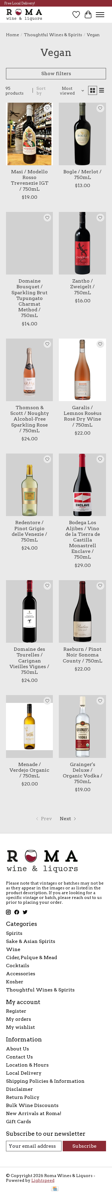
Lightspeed (42, 1180)
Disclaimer (19, 1089)
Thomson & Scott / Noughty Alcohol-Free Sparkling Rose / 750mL (29, 419)
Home (12, 34)
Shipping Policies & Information (45, 1081)
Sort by (40, 90)
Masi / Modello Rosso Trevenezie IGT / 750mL (29, 180)
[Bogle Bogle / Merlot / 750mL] (82, 134)
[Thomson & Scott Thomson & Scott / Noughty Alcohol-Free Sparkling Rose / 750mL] (29, 370)
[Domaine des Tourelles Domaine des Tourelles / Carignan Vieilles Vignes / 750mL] (29, 611)
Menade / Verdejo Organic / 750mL (29, 770)
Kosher (14, 982)
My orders (18, 1019)
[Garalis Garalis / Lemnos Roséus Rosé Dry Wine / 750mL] (82, 370)
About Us (17, 1049)
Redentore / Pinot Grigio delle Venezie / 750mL (29, 531)
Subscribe (84, 1146)
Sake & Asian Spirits (30, 941)
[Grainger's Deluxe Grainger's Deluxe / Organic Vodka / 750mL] (82, 726)
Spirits (14, 933)
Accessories (20, 973)
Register (16, 1011)
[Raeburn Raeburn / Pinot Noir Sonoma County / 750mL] (82, 611)
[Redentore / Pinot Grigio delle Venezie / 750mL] (29, 485)
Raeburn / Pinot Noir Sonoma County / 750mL (82, 654)
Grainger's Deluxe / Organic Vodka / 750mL (82, 773)
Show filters (56, 73)
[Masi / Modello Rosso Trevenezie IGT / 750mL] (29, 134)
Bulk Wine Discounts (32, 1105)
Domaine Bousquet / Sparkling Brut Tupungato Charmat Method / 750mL (29, 298)
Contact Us (19, 1057)
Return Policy (22, 1097)
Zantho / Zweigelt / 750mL (82, 286)
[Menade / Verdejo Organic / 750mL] (29, 726)
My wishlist (20, 1027)
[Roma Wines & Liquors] (24, 14)
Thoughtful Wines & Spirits (53, 34)
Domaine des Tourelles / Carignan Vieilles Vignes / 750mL (29, 660)
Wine (13, 949)
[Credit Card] (55, 1189)
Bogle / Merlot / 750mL (82, 174)
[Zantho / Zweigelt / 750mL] (82, 243)
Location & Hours (27, 1065)
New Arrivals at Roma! (33, 1113)
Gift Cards (18, 1121)
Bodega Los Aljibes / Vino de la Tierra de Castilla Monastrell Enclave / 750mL (82, 540)
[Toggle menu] (100, 15)
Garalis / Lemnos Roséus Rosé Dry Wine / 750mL (83, 416)
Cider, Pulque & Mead (31, 957)
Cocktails (17, 965)
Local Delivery (24, 1073)
